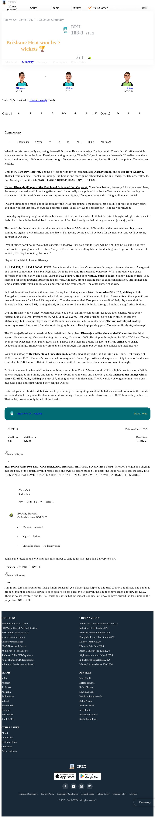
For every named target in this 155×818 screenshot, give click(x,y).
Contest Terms (87, 794)
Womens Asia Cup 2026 (91, 646)
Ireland (5, 700)
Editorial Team (9, 742)
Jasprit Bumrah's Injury (13, 637)
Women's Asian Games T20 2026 (96, 664)
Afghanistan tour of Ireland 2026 (96, 655)
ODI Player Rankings (12, 641)
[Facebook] (65, 786)
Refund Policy (103, 794)
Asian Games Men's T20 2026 (94, 650)
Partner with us (9, 751)
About (5, 732)
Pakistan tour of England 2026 (95, 632)
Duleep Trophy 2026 (90, 641)
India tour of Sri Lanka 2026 (93, 628)
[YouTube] (90, 786)
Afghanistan (8, 696)
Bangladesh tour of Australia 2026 (96, 637)
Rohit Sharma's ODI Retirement (17, 659)
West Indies (7, 714)
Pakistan (6, 682)
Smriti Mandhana (88, 719)
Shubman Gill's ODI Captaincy (17, 655)
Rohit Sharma (86, 687)
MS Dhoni (84, 710)
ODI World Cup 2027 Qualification (19, 628)
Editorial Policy (119, 794)
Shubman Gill (86, 691)
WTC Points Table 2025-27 (15, 632)
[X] (74, 786)
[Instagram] (81, 786)
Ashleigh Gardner (88, 714)
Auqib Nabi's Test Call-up (15, 650)
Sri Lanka (6, 687)
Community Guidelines (67, 794)
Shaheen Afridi (87, 705)
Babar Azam (85, 700)
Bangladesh (8, 705)
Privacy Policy (47, 794)
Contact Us (7, 737)
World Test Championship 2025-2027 (98, 623)
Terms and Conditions (28, 794)
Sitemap (133, 794)
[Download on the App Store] (65, 776)
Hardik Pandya (87, 682)
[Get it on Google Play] (90, 776)
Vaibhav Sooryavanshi (90, 696)
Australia (6, 691)
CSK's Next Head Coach (14, 646)
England (6, 710)
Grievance (7, 746)
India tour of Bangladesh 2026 (95, 659)
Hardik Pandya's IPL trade (15, 623)
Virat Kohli (85, 678)
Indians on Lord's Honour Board (18, 664)
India (4, 678)
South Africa (8, 719)
